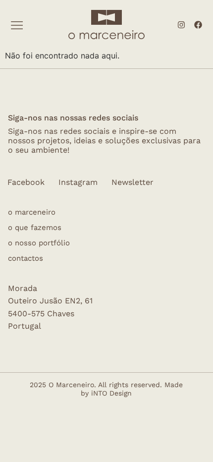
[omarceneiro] (106, 34)
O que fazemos (34, 227)
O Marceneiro (31, 212)
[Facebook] (198, 24)
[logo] (106, 17)
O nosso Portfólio (39, 243)
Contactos (25, 258)
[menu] (17, 25)
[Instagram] (181, 24)
